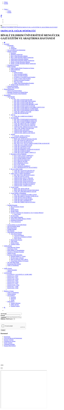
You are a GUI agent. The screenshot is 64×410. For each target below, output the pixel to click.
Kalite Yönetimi (11, 66)
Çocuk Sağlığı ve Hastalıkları (18, 193)
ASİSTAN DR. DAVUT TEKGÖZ (23, 178)
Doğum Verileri (15, 243)
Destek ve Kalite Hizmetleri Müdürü (20, 62)
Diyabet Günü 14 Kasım (17, 258)
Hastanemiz (10, 45)
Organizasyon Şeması (13, 65)
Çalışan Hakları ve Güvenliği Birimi (16, 224)
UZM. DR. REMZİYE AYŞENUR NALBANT (27, 149)
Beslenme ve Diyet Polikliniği (18, 154)
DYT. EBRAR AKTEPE (21, 161)
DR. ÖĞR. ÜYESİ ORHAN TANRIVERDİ (26, 108)
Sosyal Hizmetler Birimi (13, 226)
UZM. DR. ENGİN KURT (21, 113)
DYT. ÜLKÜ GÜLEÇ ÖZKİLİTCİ (23, 155)
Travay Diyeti (17, 238)
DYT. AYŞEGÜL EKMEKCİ (22, 166)
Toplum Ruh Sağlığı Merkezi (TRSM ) (21, 218)
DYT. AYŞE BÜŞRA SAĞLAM (23, 157)
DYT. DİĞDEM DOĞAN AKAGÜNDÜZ (25, 167)
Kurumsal (6, 44)
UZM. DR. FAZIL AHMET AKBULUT (25, 152)
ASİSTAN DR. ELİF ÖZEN (21, 130)
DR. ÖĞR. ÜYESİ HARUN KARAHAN (25, 119)
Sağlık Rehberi (8, 246)
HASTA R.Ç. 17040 (12, 286)
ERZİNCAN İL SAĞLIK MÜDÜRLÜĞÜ (18, 31)
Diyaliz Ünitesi (15, 211)
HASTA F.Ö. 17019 (12, 280)
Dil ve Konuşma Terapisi (17, 206)
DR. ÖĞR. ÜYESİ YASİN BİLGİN (23, 102)
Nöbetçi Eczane (11, 253)
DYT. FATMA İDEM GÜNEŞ (22, 158)
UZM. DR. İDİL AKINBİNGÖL (23, 200)
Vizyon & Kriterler (19, 235)
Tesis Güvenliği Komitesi (20, 74)
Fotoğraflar (13, 48)
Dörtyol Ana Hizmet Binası (14, 90)
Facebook (13, 297)
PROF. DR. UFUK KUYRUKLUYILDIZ (25, 139)
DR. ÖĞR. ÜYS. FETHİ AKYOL (23, 142)
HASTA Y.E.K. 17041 (13, 285)
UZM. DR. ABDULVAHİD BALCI (24, 172)
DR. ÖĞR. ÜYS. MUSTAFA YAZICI (24, 175)
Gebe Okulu (14, 241)
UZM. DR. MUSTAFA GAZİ (22, 148)
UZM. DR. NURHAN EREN (22, 151)
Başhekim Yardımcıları (17, 54)
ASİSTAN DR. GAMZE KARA (23, 185)
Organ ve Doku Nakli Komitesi (22, 78)
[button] (6, 9)
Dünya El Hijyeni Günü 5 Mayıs (19, 259)
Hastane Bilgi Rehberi (13, 87)
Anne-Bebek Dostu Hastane (14, 232)
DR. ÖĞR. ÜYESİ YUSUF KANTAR (24, 105)
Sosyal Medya (11, 295)
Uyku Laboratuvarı (16, 221)
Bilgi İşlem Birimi (12, 227)
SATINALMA (8, 273)
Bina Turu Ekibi (18, 81)
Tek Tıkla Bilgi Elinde (13, 262)
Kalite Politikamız (15, 69)
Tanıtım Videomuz (15, 303)
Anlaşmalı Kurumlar (12, 86)
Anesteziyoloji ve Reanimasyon (19, 137)
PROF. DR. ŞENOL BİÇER (21, 188)
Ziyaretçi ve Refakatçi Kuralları (15, 252)
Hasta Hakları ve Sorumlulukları (15, 250)
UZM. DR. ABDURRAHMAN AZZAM (25, 191)
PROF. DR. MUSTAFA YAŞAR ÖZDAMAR (26, 190)
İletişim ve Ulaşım (9, 291)
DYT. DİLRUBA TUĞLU (21, 163)
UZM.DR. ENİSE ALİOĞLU (22, 136)
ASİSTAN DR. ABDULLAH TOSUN (24, 133)
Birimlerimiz (7, 95)
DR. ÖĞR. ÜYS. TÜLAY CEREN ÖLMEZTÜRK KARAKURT (32, 143)
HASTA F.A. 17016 (12, 276)
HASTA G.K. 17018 (12, 279)
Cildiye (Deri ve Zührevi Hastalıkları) (20, 173)
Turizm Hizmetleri (12, 270)
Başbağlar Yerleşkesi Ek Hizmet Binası (17, 92)
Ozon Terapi (17, 214)
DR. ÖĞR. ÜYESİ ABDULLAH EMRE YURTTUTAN (29, 107)
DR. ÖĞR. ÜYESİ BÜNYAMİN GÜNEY (25, 194)
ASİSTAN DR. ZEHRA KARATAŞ (24, 179)
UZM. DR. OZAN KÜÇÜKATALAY (24, 170)
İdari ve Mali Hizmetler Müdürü (19, 56)
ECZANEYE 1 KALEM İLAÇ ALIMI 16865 (19, 274)
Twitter (12, 300)
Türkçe (6, 2)
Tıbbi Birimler (11, 96)
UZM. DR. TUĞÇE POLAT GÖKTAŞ (24, 125)
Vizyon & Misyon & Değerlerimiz (16, 50)
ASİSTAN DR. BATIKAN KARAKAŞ (25, 182)
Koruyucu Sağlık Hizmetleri (14, 255)
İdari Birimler (10, 230)
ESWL (12, 208)
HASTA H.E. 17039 (12, 288)
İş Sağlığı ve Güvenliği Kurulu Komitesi (24, 77)
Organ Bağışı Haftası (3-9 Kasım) (19, 261)
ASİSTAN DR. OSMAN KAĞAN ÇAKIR (25, 127)
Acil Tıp (13, 98)
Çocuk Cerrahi (14, 187)
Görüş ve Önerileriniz (13, 265)
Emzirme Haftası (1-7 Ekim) (18, 256)
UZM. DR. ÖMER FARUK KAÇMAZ (24, 202)
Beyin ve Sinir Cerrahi (16, 169)
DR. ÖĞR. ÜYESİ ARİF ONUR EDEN (25, 101)
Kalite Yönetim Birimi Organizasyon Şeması (22, 68)
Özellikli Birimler (11, 229)
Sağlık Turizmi (8, 268)
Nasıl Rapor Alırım (12, 249)
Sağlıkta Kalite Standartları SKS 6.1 (20, 84)
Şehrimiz (9, 271)
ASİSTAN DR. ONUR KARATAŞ (23, 181)
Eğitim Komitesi (18, 72)
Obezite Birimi (14, 209)
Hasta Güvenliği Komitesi (21, 75)
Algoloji (13, 134)
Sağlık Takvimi (15, 304)
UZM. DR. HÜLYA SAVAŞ (21, 176)
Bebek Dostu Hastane (16, 240)
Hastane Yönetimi (12, 51)
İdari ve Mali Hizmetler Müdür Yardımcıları (22, 57)
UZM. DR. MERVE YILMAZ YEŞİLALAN (26, 196)
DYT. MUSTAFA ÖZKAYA (22, 160)
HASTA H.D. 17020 (12, 282)
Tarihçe (13, 47)
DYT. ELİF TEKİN (19, 164)
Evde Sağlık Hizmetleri (17, 217)
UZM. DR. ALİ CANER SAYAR (23, 145)
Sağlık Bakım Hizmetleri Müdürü (19, 59)
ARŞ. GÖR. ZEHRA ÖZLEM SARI (24, 128)
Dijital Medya (11, 301)
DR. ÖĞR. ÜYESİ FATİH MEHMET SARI (26, 104)
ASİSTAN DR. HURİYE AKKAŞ (23, 131)
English (6, 3)
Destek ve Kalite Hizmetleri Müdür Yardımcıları (23, 63)
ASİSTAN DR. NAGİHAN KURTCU (24, 184)
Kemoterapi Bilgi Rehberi (14, 264)
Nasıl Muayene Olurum (13, 247)
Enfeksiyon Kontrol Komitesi (22, 80)
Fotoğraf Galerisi (15, 244)
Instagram (13, 298)
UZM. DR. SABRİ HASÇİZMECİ (23, 116)
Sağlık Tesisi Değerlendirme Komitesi (24, 83)
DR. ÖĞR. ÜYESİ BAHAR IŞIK (23, 99)
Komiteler (13, 71)
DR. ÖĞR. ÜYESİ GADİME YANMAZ (25, 122)
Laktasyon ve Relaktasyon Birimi (23, 237)
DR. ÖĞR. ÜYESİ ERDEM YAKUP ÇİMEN (26, 110)
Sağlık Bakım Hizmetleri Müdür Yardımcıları (22, 60)
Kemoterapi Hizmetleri (17, 220)
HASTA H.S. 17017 (12, 277)
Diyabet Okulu (14, 215)
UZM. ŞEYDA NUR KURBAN (23, 197)
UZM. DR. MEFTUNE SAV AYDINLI (24, 124)
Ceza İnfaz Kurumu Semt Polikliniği (16, 93)
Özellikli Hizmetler (12, 205)
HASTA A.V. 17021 (12, 283)
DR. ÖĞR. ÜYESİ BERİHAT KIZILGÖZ (25, 121)
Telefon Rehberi (11, 294)
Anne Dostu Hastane (16, 234)
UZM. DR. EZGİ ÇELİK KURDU (23, 199)
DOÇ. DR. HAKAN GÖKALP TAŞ (24, 140)
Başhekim (13, 53)
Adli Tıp (13, 114)
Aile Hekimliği (14, 118)
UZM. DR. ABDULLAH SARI (22, 111)
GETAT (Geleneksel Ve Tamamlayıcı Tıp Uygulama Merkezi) (27, 212)
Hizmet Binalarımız (9, 89)
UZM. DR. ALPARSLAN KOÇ (22, 146)
